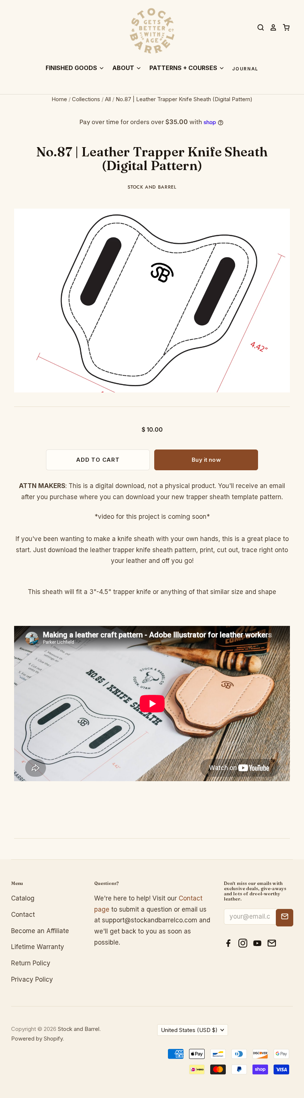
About (124, 68)
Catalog (22, 898)
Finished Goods (72, 68)
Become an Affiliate (40, 931)
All (108, 99)
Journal (245, 69)
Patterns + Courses (184, 68)
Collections (86, 99)
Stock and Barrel (152, 186)
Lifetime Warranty (37, 947)
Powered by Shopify (37, 1038)
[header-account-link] (270, 27)
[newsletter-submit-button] (284, 917)
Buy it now (206, 460)
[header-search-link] (258, 27)
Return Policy (30, 963)
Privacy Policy (32, 979)
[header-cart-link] (283, 27)
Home (59, 99)
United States (189, 1030)
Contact (23, 914)
